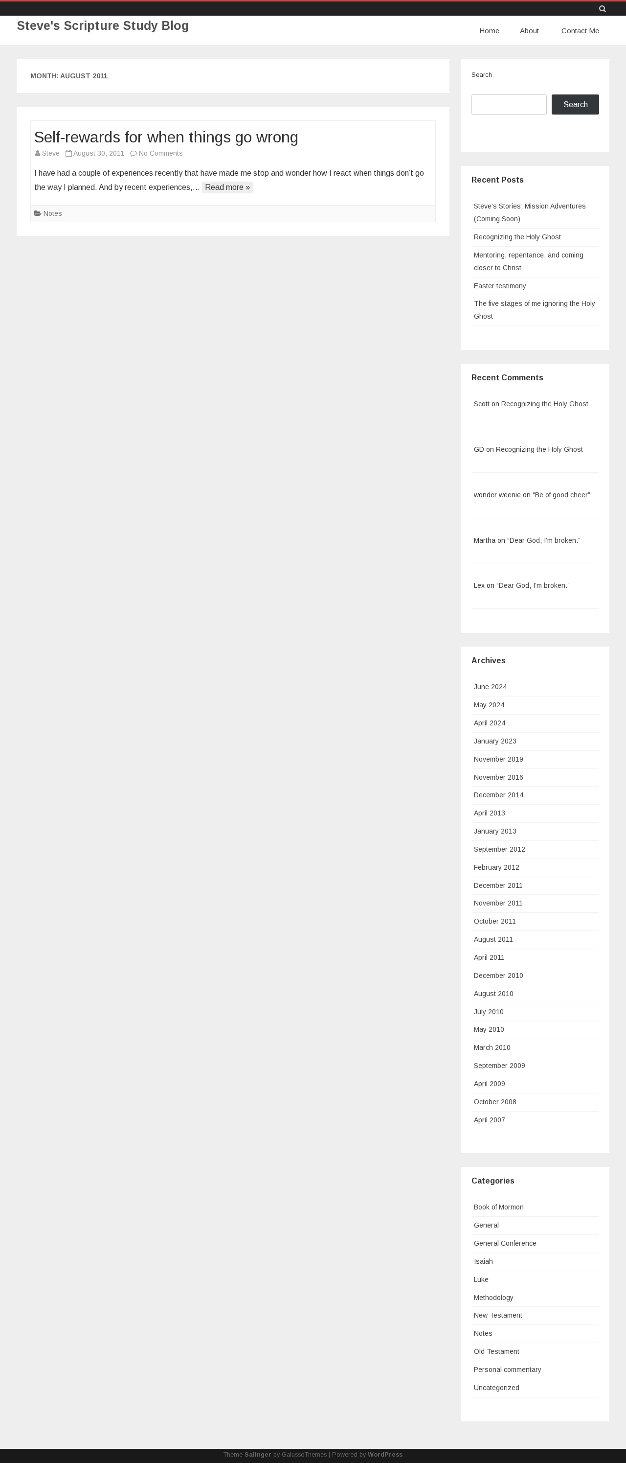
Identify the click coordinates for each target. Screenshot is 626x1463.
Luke (481, 1279)
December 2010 (498, 975)
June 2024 (490, 687)
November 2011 (498, 903)
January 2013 (495, 831)
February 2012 (496, 867)
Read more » (227, 187)
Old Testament (496, 1351)
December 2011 (498, 885)
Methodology (494, 1297)
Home (489, 30)
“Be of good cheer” (561, 495)
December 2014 (498, 795)
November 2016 (498, 777)
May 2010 (489, 1029)
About (529, 30)
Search (481, 74)
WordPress (385, 1454)
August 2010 (494, 994)
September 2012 (499, 849)
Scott (482, 404)
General (486, 1225)
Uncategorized (496, 1388)
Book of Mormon (499, 1207)
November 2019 (498, 759)
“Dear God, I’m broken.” (544, 540)
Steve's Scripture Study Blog (103, 26)
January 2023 (495, 741)
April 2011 (489, 957)
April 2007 (489, 1120)
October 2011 (495, 921)
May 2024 (489, 705)
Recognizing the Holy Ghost (517, 237)
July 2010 (489, 1012)
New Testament (498, 1315)
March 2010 (492, 1047)
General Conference (505, 1243)
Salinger (258, 1454)
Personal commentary (507, 1369)
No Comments (161, 153)
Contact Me (580, 30)
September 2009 (499, 1065)
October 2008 (495, 1102)
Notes (53, 213)
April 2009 (489, 1084)
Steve (51, 153)
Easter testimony (500, 286)
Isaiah (483, 1261)
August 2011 (493, 939)
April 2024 (489, 723)
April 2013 (489, 813)
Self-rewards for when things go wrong (166, 137)
